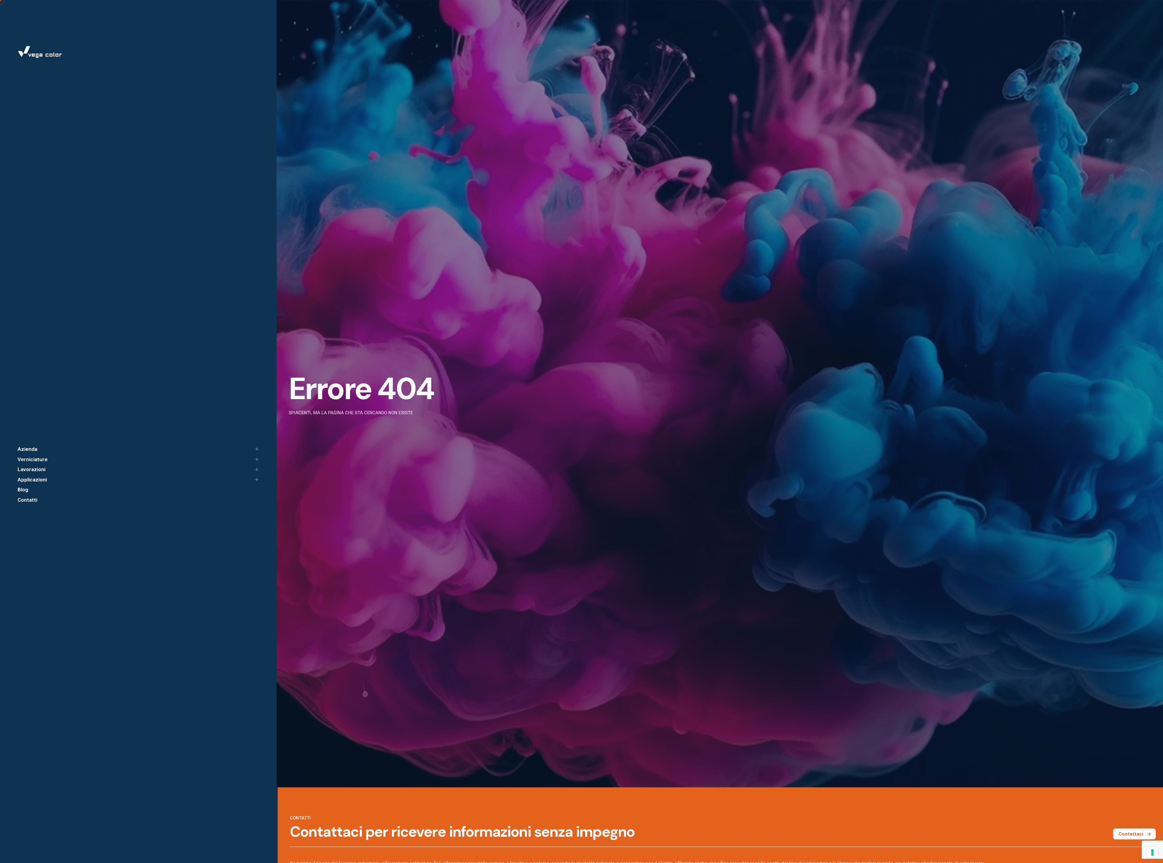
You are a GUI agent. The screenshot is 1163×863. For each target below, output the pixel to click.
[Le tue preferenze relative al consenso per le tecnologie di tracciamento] (1152, 852)
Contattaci (1130, 834)
